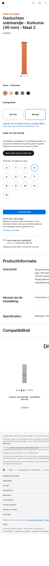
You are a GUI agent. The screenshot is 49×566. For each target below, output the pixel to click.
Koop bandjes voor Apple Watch (28, 470)
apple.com (6, 443)
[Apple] (4, 470)
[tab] (21, 76)
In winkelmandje (24, 212)
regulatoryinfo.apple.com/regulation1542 (24, 447)
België (5, 524)
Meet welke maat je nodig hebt (18, 153)
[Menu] (46, 3)
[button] (33, 3)
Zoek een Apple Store (35, 520)
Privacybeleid (8, 531)
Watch (11, 470)
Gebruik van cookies (22, 531)
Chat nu (11, 243)
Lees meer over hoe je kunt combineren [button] (19, 126)
